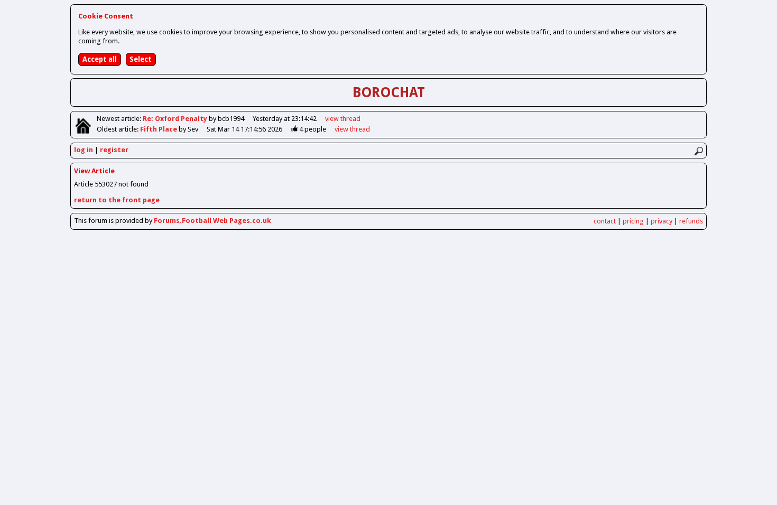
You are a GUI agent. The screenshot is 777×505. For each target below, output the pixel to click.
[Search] (698, 151)
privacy (661, 221)
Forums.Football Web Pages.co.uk (212, 221)
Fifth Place (159, 129)
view (342, 119)
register (114, 150)
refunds (691, 221)
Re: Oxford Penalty (176, 119)
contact (605, 221)
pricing (633, 221)
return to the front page (117, 200)
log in (83, 150)
